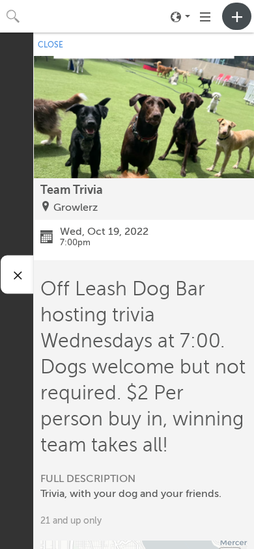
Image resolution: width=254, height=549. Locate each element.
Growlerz (75, 207)
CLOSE (50, 44)
